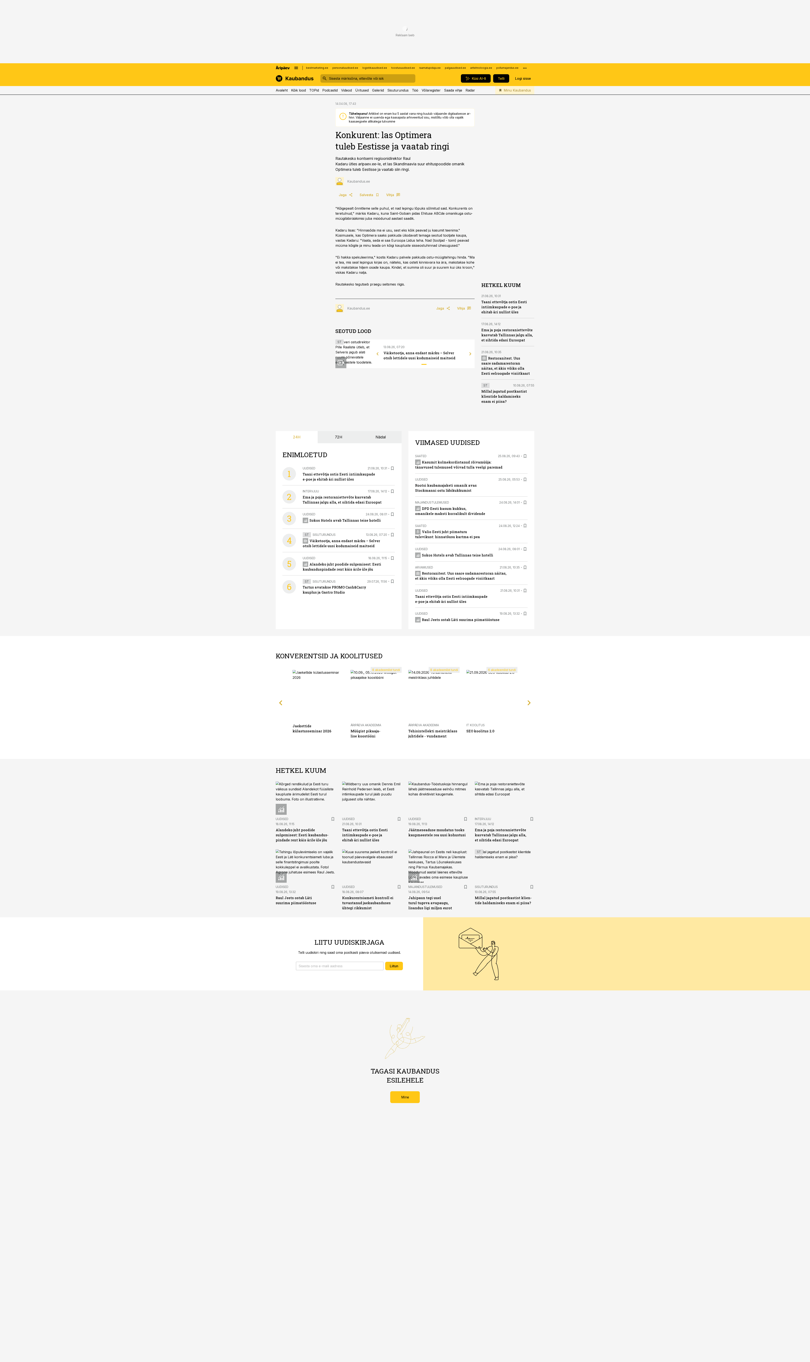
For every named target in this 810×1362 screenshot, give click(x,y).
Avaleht (282, 90)
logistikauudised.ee (374, 67)
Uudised (309, 468)
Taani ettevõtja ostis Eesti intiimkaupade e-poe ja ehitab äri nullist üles (504, 307)
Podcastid (330, 90)
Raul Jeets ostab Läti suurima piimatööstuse (461, 619)
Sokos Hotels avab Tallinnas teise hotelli (345, 520)
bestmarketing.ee (317, 67)
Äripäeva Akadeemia (366, 725)
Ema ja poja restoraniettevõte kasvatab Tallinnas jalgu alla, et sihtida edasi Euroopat (507, 335)
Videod (346, 90)
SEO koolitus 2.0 (480, 731)
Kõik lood (298, 90)
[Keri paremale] (470, 354)
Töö (415, 90)
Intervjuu (311, 491)
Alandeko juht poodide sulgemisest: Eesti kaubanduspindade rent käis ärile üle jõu (302, 835)
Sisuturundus (398, 90)
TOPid (314, 90)
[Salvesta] (392, 468)
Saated (421, 456)
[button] (339, 966)
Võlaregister (431, 90)
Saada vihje (453, 90)
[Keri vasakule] (377, 354)
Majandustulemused (432, 502)
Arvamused (424, 567)
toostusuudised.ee (403, 67)
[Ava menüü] (296, 68)
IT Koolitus (475, 725)
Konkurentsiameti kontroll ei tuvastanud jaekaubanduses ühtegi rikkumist (367, 903)
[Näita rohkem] (525, 68)
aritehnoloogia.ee (481, 67)
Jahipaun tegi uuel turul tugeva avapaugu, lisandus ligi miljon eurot (430, 903)
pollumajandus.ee (507, 67)
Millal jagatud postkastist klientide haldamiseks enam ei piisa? (504, 396)
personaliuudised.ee (345, 67)
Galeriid (378, 90)
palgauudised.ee (455, 67)
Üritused (362, 90)
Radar (470, 90)
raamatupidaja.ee (430, 67)
